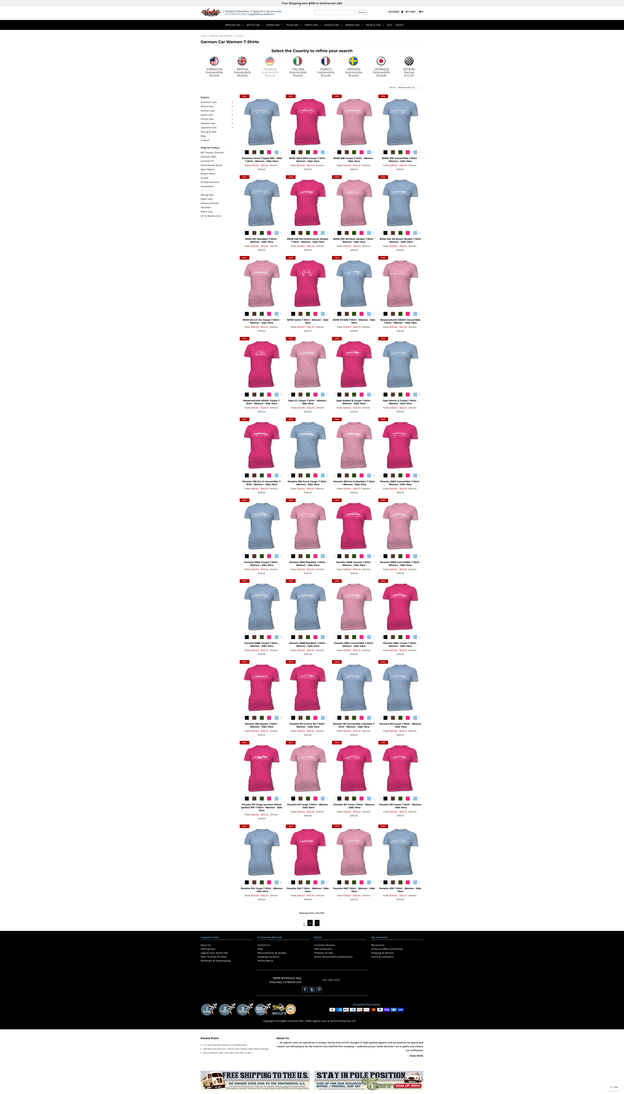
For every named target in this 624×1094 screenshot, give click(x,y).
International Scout (211, 165)
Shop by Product (210, 147)
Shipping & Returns (382, 952)
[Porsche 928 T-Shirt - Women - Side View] (354, 851)
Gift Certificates (323, 948)
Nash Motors (208, 169)
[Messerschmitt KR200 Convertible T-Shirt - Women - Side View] (400, 283)
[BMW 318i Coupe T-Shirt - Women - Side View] (354, 121)
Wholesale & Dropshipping (216, 960)
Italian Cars (292, 25)
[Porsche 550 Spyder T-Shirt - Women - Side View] (261, 687)
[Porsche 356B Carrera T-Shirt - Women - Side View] (354, 525)
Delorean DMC (208, 156)
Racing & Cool (373, 25)
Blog (389, 25)
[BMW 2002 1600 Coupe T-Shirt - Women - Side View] (308, 121)
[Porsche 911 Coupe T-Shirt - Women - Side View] (400, 687)
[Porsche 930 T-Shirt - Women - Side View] (400, 851)
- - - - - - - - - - (208, 190)
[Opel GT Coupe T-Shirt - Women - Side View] (308, 364)
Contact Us (264, 945)
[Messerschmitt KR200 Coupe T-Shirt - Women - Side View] (261, 364)
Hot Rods (206, 207)
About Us (206, 945)
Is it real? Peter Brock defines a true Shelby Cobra (225, 1045)
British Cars (253, 25)
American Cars (232, 25)
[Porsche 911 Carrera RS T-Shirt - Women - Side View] (308, 687)
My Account (377, 945)
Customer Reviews (324, 945)
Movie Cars (207, 211)
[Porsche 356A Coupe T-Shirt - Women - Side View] (261, 525)
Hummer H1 (207, 161)
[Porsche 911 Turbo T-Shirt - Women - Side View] (354, 768)
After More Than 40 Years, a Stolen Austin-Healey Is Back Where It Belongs (236, 1049)
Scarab (204, 177)
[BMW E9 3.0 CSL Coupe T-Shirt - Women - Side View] (261, 283)
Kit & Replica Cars (211, 215)
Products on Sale (323, 952)
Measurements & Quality (272, 952)
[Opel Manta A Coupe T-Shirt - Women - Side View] (400, 364)
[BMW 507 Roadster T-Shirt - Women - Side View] (261, 202)
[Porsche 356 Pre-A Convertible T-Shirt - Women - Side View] (261, 444)
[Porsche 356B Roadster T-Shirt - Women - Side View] (308, 606)
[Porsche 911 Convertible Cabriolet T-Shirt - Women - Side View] (354, 687)
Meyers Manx (208, 173)
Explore (205, 97)
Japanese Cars (352, 25)
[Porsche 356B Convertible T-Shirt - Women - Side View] (400, 525)
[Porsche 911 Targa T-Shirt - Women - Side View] (308, 768)
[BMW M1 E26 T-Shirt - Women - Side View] (354, 283)
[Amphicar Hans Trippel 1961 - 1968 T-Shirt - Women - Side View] (261, 121)
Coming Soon (208, 948)
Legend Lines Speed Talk (214, 952)
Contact (399, 25)
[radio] (247, 152)
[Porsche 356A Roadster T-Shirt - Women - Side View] (308, 525)
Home (204, 36)
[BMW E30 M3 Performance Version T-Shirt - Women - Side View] (308, 202)
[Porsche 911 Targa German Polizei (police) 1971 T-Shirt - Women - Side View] (261, 768)
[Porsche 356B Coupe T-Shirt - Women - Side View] (261, 606)
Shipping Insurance (268, 956)
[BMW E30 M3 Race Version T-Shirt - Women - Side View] (354, 202)
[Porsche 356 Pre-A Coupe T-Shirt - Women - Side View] (308, 444)
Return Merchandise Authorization (333, 956)
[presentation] (281, 152)
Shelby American (210, 182)
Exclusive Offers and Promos (387, 948)
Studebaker (207, 186)
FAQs (260, 948)
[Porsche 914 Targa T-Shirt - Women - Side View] (261, 851)
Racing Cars (207, 194)
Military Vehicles (210, 203)
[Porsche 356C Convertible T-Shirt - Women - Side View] (354, 606)
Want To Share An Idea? (214, 956)
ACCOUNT (394, 11)
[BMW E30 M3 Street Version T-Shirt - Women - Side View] (400, 202)
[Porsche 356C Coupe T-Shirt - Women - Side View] (400, 606)
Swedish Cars (331, 25)
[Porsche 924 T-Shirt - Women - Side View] (308, 851)
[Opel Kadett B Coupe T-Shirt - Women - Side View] (354, 364)
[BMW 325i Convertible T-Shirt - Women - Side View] (400, 121)
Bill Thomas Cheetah (212, 152)
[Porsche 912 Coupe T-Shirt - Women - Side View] (400, 768)
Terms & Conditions (382, 956)
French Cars (311, 25)
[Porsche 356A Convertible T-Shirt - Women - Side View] (400, 444)
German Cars (273, 25)
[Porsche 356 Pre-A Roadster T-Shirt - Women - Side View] (354, 444)
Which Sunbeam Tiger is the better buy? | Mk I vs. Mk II (227, 1053)
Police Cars (207, 199)
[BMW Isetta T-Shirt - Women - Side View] (308, 283)
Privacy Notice (265, 960)
